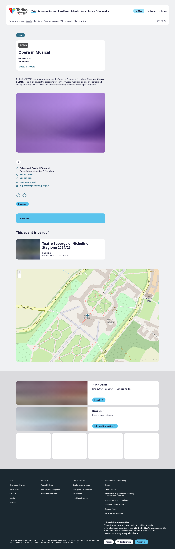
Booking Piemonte (80, 498)
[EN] (158, 21)
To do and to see (16, 21)
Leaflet (137, 360)
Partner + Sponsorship (98, 11)
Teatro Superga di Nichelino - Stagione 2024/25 (66, 245)
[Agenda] (161, 21)
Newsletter (77, 493)
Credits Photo (110, 489)
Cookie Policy (140, 528)
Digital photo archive (81, 485)
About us (45, 480)
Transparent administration (84, 489)
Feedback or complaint (50, 489)
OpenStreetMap (146, 360)
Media (83, 11)
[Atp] (33, 446)
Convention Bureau (47, 11)
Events (29, 21)
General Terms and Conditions (117, 500)
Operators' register (49, 493)
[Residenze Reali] (105, 446)
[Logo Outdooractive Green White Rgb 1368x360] (141, 446)
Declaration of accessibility (115, 480)
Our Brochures (79, 480)
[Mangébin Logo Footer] (69, 446)
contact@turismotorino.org (91, 540)
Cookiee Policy (110, 509)
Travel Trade (63, 11)
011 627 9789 (26, 174)
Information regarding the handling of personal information (119, 494)
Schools (75, 11)
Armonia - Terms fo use (114, 504)
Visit (33, 11)
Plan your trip (80, 21)
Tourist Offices (47, 485)
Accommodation (51, 21)
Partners (13, 502)
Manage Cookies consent (114, 513)
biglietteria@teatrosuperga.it (34, 185)
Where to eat (66, 21)
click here (133, 533)
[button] (87, 315)
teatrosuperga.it (28, 182)
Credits (107, 485)
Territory (38, 21)
